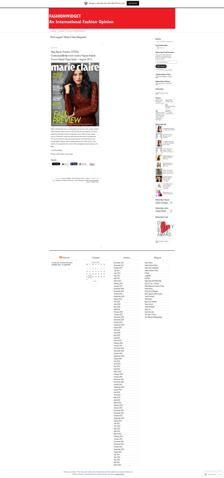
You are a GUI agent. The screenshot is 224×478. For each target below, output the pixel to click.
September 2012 (119, 418)
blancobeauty (167, 163)
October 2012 (118, 416)
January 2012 (118, 439)
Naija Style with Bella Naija (153, 281)
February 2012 (118, 436)
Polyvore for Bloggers (151, 291)
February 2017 (118, 283)
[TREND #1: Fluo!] (170, 101)
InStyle (147, 273)
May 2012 (117, 429)
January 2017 (118, 286)
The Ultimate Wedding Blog (153, 317)
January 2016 (118, 315)
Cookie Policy (119, 474)
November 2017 (119, 265)
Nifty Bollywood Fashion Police (154, 286)
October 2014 (118, 353)
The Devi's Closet (150, 315)
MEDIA (53, 31)
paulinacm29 (167, 176)
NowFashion (149, 289)
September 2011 (119, 449)
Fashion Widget (66, 178)
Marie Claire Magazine (91, 180)
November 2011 (119, 444)
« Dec (95, 281)
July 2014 (117, 361)
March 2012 (117, 434)
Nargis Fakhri (95, 182)
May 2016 (117, 307)
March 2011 (117, 465)
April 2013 (117, 400)
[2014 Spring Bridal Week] (170, 111)
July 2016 (117, 302)
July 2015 (117, 330)
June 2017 (117, 273)
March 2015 (117, 340)
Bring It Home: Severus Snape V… (169, 151)
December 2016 (119, 289)
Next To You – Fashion (152, 283)
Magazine (81, 180)
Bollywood (59, 180)
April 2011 (117, 462)
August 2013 (118, 390)
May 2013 (117, 397)
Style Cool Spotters (151, 302)
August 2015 (118, 327)
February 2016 (118, 312)
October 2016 (118, 294)
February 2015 (118, 343)
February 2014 (118, 374)
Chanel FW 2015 (168, 193)
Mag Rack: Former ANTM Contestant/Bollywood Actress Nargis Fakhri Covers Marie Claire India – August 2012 (73, 55)
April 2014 (117, 369)
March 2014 (117, 372)
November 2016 (119, 291)
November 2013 (119, 382)
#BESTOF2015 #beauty (167, 158)
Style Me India (149, 312)
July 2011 (117, 454)
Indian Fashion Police (151, 270)
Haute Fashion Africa (151, 265)
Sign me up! (161, 66)
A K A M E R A (167, 184)
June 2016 (117, 304)
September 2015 (119, 325)
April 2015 (117, 338)
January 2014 (118, 377)
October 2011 (118, 447)
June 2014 (117, 364)
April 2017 (117, 278)
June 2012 (117, 426)
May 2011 (117, 460)
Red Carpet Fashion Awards (153, 294)
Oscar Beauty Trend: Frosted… (167, 136)
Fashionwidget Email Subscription (164, 52)
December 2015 (119, 317)
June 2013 (117, 395)
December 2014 (119, 348)
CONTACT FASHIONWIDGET (76, 31)
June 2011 (117, 457)
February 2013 (118, 405)
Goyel (164, 134)
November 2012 (119, 413)
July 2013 (117, 392)
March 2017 (117, 281)
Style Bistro (148, 299)
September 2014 (119, 356)
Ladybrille (147, 276)
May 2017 (117, 276)
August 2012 (118, 421)
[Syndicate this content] (61, 257)
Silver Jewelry (167, 149)
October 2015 (118, 322)
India (76, 180)
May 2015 (117, 335)
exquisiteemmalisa (168, 128)
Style (87, 178)
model (88, 182)
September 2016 (119, 296)
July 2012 (117, 423)
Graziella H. (166, 192)
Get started (133, 3)
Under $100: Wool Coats (168, 172)
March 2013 (117, 403)
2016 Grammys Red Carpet (168, 143)
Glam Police (148, 263)
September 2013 (119, 387)
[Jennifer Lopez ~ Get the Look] (160, 101)
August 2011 (118, 452)
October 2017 (118, 268)
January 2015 (118, 346)
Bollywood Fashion (68, 180)
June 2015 (117, 333)
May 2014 (117, 366)
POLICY (61, 31)
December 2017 (119, 263)
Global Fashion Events (78, 178)
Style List (147, 309)
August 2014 (118, 359)
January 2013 (118, 408)
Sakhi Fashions (150, 296)
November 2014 (119, 351)
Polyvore (66, 257)
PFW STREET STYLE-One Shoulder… (167, 179)
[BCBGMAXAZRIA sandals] (170, 106)
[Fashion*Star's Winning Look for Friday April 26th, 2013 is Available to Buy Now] (160, 115)
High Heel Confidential (151, 268)
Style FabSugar (150, 307)
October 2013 (118, 384)
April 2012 (117, 431)
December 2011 (119, 441)
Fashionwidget (114, 26)
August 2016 (118, 299)
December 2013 (119, 379)
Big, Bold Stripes (170, 129)
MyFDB (147, 278)
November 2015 (119, 320)
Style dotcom (149, 304)
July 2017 (117, 270)
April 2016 (117, 309)
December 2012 (119, 410)
